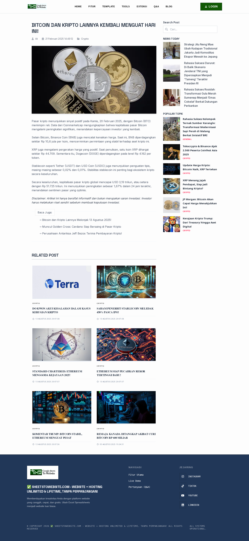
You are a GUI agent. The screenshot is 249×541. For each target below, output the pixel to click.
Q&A (156, 6)
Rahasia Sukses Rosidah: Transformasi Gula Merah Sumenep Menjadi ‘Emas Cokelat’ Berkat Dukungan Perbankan (200, 97)
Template (108, 6)
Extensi (142, 6)
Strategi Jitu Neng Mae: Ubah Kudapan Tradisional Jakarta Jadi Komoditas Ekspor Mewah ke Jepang (200, 50)
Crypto (84, 38)
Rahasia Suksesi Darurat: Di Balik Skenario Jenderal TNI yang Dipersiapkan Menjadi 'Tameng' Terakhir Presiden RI (199, 73)
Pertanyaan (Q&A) (139, 487)
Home (78, 6)
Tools (126, 6)
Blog (169, 6)
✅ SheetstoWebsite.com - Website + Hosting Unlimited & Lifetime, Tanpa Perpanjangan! (108, 526)
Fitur (91, 6)
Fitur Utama (136, 474)
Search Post (171, 22)
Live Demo (135, 481)
